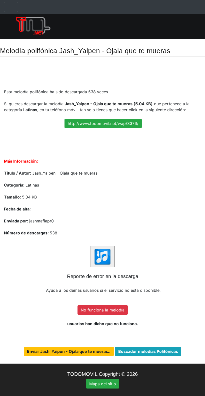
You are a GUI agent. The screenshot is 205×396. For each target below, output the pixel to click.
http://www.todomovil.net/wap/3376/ (103, 123)
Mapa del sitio (102, 383)
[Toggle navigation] (11, 7)
